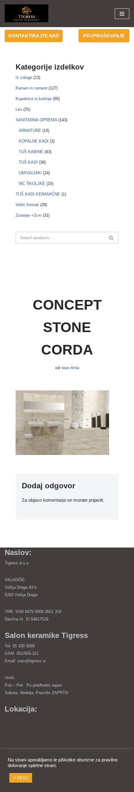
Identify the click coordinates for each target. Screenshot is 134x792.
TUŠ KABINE (31, 152)
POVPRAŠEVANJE (104, 35)
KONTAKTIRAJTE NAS (33, 35)
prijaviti (96, 500)
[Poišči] (111, 238)
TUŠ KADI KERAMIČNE (38, 194)
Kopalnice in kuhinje (34, 99)
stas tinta (70, 367)
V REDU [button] (20, 777)
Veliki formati (27, 205)
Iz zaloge (24, 77)
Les (19, 109)
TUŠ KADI (28, 162)
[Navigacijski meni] (122, 13)
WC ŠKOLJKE (32, 183)
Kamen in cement (31, 88)
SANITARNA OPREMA (36, 120)
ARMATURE (30, 130)
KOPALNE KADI (34, 141)
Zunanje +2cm (28, 215)
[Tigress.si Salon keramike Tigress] (26, 13)
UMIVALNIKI (30, 173)
